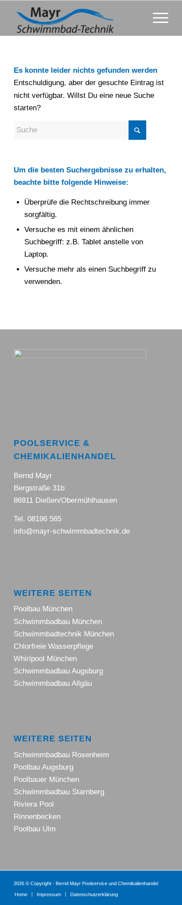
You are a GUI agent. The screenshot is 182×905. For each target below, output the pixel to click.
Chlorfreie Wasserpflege (53, 646)
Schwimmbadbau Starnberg (59, 792)
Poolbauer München (46, 779)
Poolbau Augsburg (43, 767)
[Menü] (156, 18)
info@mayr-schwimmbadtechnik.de (72, 531)
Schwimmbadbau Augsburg (58, 671)
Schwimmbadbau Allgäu (53, 683)
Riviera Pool (34, 804)
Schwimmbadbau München (58, 621)
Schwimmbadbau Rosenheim (61, 755)
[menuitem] (156, 18)
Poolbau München (43, 609)
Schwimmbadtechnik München (64, 634)
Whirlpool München (45, 658)
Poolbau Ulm (35, 829)
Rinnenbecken (37, 816)
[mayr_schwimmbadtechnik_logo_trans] (75, 18)
